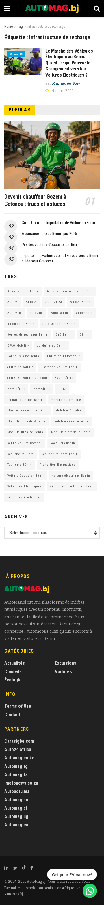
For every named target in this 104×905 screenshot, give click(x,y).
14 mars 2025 (61, 90)
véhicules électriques (24, 497)
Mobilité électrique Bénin (71, 432)
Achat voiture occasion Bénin (70, 291)
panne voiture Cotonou (24, 443)
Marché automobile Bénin (27, 410)
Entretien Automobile (63, 356)
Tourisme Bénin (19, 465)
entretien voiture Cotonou (27, 378)
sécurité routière (20, 454)
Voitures (63, 671)
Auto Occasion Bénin (59, 324)
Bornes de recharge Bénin (27, 334)
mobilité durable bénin (71, 421)
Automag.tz (15, 774)
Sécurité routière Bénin (60, 454)
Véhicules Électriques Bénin (72, 486)
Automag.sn (16, 799)
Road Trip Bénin (62, 443)
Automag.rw (16, 825)
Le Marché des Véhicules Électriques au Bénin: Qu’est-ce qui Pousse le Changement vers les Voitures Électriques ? (69, 63)
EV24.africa (16, 389)
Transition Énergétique (58, 465)
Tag (20, 27)
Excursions (65, 663)
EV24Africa (42, 389)
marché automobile (66, 400)
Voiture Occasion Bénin (25, 476)
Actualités (16, 54)
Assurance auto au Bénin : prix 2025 (49, 233)
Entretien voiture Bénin (59, 367)
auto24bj (36, 313)
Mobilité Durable (68, 410)
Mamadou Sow (66, 83)
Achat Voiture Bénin (23, 291)
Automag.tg (16, 766)
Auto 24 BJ (53, 302)
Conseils (13, 671)
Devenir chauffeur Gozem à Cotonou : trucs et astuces (35, 200)
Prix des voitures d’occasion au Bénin (51, 244)
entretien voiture (20, 367)
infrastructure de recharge (46, 27)
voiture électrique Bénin (71, 476)
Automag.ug (16, 816)
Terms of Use (17, 706)
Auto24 (12, 302)
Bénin (84, 334)
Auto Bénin (59, 313)
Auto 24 (32, 302)
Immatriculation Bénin (25, 400)
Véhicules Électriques (24, 486)
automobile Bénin (21, 324)
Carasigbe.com (19, 741)
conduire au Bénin (51, 345)
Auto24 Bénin (80, 302)
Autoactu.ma (16, 791)
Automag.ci (15, 808)
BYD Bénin (64, 334)
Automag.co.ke (19, 758)
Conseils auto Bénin (23, 356)
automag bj (85, 313)
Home (8, 27)
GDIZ (62, 389)
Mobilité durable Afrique (26, 421)
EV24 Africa (64, 378)
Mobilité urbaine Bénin (25, 432)
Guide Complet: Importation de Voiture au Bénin (58, 222)
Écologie (13, 680)
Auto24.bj (14, 313)
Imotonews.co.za (21, 783)
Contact (12, 714)
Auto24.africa (17, 749)
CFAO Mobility (18, 345)
